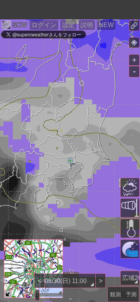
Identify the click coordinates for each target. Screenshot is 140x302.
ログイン (44, 25)
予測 (131, 294)
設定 (68, 25)
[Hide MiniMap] (8, 294)
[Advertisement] (62, 9)
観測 (115, 294)
